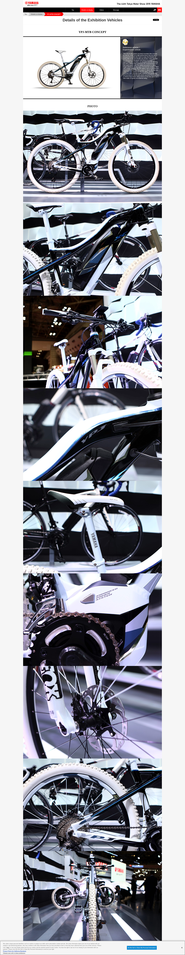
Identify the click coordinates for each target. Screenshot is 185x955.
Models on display (87, 10)
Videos (101, 10)
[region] (92, 948)
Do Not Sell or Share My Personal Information (142, 947)
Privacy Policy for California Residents (14, 951)
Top (73, 10)
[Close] (182, 948)
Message (116, 10)
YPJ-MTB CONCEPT (54, 14)
